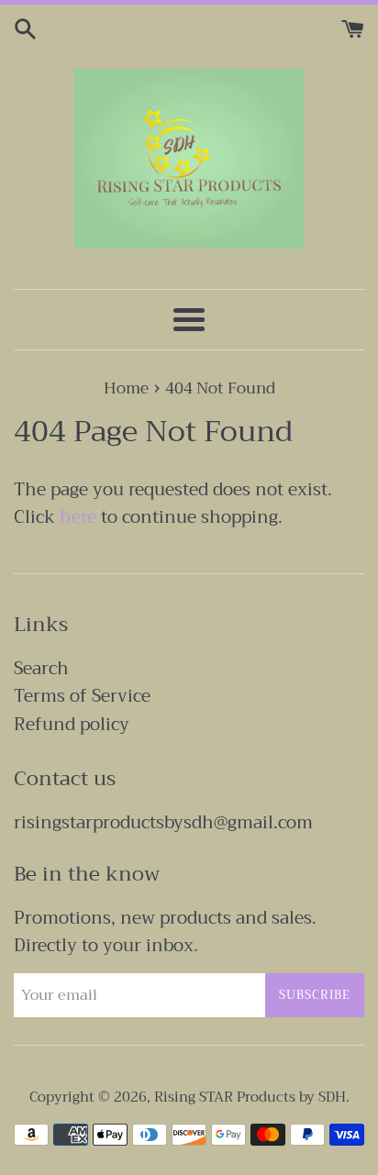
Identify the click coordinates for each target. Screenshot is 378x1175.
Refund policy (71, 724)
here (78, 517)
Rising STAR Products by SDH (250, 1097)
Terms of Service (82, 696)
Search (41, 668)
